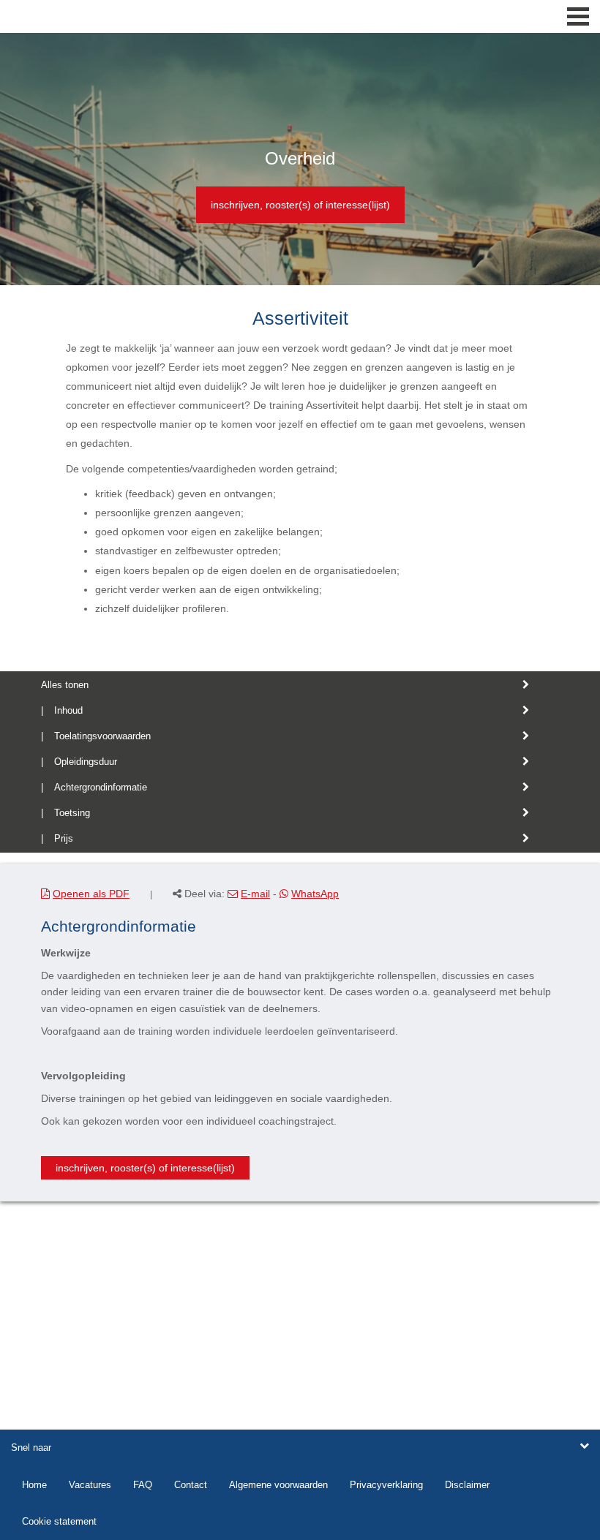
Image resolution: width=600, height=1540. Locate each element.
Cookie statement (59, 1521)
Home (34, 1484)
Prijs (63, 838)
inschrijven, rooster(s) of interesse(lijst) (300, 205)
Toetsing (72, 812)
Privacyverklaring (386, 1484)
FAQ (142, 1484)
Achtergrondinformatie (100, 787)
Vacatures (90, 1484)
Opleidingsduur (85, 761)
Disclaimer (467, 1484)
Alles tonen (65, 684)
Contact (190, 1484)
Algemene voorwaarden (278, 1484)
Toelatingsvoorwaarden (102, 736)
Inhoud (68, 710)
